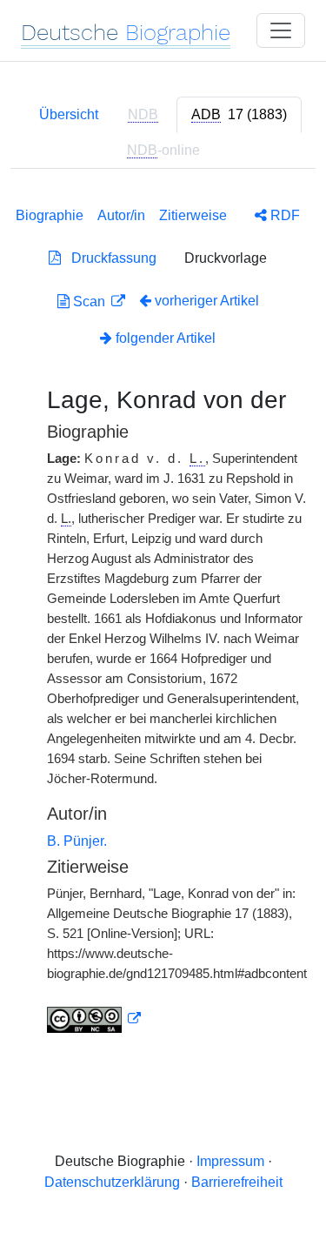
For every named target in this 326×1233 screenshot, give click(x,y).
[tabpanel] (163, 616)
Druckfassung (108, 258)
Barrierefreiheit (237, 1182)
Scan (89, 301)
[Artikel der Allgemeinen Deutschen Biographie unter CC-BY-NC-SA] (94, 1019)
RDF (283, 215)
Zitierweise (193, 215)
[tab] (239, 115)
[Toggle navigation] (280, 30)
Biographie (49, 215)
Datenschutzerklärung (112, 1182)
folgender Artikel (164, 338)
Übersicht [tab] (68, 114)
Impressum (230, 1161)
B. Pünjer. (77, 841)
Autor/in (121, 215)
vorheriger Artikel (207, 300)
